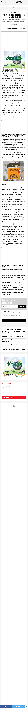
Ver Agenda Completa (7, 397)
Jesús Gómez (18, 315)
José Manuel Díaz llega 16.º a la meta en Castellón (12, 336)
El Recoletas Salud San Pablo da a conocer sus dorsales (13, 349)
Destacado (5, 315)
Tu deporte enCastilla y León (19, 2)
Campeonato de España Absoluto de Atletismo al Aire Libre (13, 313)
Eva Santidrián (11, 315)
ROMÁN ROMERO (13, 28)
